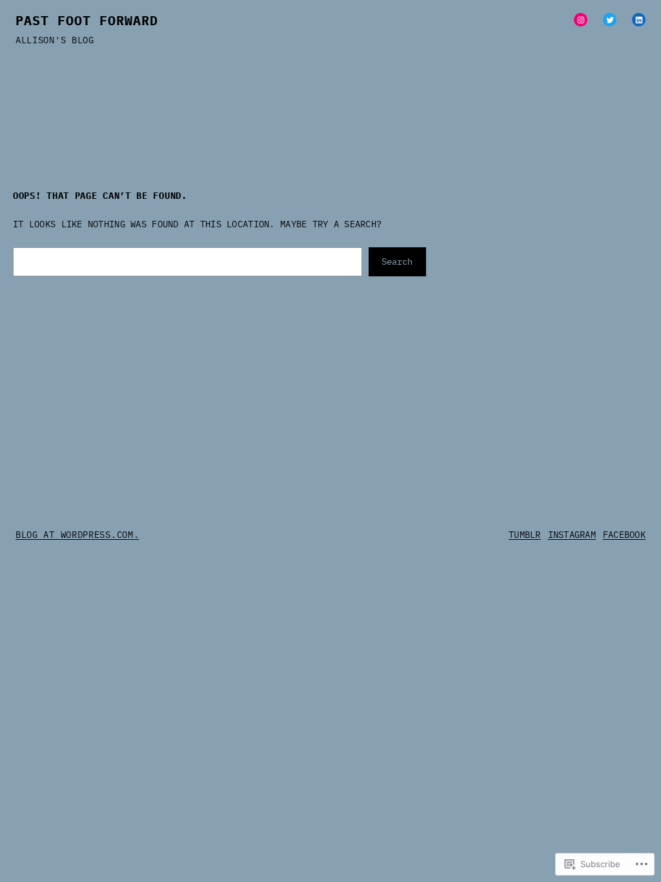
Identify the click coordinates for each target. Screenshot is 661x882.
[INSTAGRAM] (580, 19)
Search (396, 261)
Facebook (624, 534)
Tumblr (525, 534)
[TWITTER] (609, 19)
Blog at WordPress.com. (77, 534)
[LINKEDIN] (639, 19)
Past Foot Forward (86, 20)
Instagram (572, 534)
